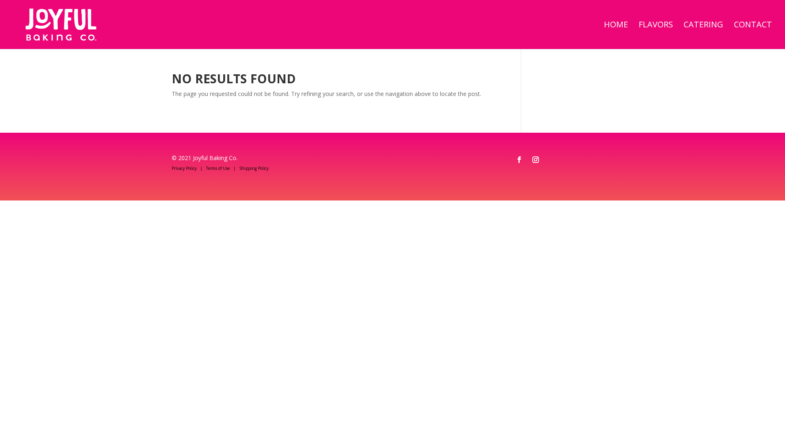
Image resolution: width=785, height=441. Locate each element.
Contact (753, 26)
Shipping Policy (254, 168)
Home (616, 26)
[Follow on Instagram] (535, 159)
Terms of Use (218, 168)
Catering (703, 26)
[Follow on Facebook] (519, 159)
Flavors (656, 26)
